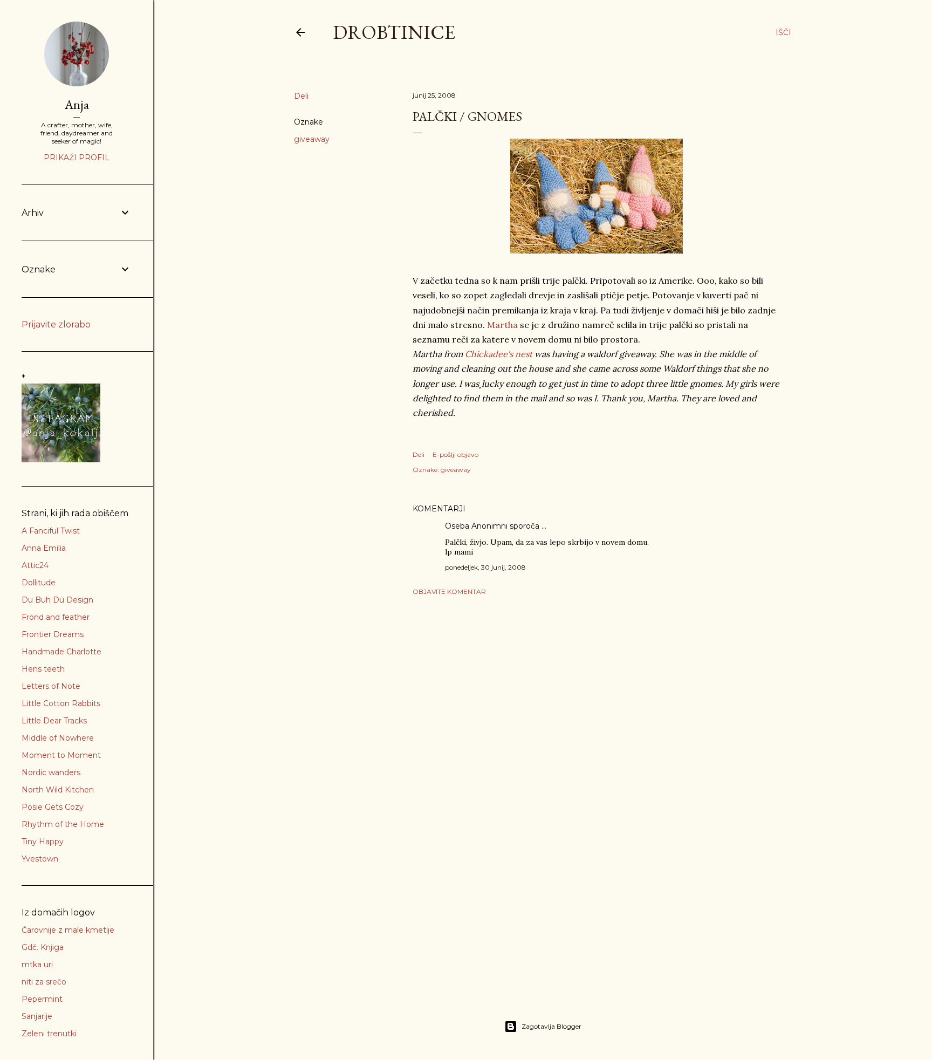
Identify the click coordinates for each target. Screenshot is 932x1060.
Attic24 (35, 565)
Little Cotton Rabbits (61, 703)
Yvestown (40, 859)
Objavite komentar (449, 591)
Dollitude (39, 582)
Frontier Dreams (53, 634)
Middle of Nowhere (58, 738)
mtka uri (37, 964)
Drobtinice (394, 32)
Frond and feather (56, 617)
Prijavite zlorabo (56, 324)
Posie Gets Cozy (53, 807)
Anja (77, 104)
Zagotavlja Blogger (551, 1026)
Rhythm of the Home (63, 824)
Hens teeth (43, 669)
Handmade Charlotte (61, 651)
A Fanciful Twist (51, 531)
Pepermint (42, 999)
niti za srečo (44, 982)
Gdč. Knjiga (43, 947)
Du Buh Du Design (57, 600)
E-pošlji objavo (455, 454)
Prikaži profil (76, 157)
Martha (502, 324)
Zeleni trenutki (49, 1033)
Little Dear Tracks (54, 721)
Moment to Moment (61, 755)
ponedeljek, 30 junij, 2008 (485, 567)
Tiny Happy (43, 841)
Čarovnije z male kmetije (68, 930)
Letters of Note (51, 686)
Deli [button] (301, 96)
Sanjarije (37, 1016)
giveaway (312, 139)
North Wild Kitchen (58, 790)
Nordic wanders (51, 772)
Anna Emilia (44, 548)
